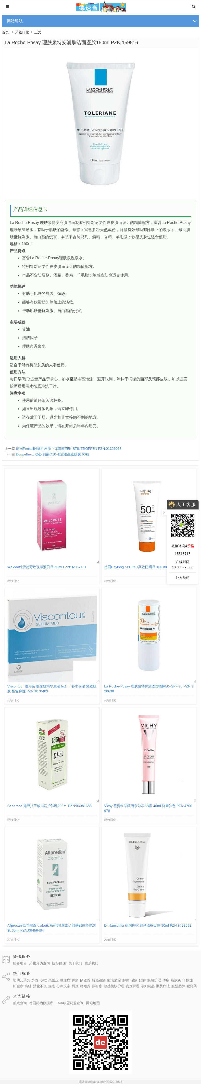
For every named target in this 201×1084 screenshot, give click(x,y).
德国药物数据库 (41, 1003)
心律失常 (63, 986)
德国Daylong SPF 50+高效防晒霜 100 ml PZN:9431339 (146, 567)
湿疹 (134, 980)
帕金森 (18, 986)
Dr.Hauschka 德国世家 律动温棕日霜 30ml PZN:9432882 (147, 925)
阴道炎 (85, 980)
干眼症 (188, 980)
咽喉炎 (85, 986)
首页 (5, 32)
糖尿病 (65, 980)
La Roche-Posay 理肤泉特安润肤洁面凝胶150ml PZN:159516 (71, 42)
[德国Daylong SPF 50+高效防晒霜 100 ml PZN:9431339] (149, 562)
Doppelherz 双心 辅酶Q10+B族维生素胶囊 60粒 (52, 454)
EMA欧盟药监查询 (70, 1003)
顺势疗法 (163, 986)
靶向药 (192, 986)
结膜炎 (176, 980)
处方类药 (182, 578)
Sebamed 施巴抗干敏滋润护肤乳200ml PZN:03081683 (49, 806)
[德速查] (100, 11)
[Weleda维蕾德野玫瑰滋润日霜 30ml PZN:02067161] (52, 562)
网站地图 (93, 1003)
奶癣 (142, 980)
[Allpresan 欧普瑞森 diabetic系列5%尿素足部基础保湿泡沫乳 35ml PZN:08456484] (52, 920)
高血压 (53, 980)
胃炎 (75, 986)
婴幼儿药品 (21, 980)
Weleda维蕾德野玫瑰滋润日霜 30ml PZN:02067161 (47, 567)
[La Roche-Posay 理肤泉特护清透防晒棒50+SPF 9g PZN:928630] (149, 681)
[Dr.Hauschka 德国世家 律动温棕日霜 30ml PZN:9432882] (149, 920)
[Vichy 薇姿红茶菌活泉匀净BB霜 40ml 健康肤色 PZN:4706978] (149, 801)
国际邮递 (59, 963)
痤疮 (51, 986)
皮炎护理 (132, 986)
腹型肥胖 (178, 986)
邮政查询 (20, 1003)
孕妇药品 (148, 986)
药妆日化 (22, 32)
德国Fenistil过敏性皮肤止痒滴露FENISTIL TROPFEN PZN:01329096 (69, 449)
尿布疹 (97, 986)
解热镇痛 (99, 980)
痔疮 (166, 980)
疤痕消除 (114, 980)
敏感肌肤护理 (114, 986)
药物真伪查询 (39, 963)
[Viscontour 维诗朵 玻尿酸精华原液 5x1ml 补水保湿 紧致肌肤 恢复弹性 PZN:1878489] (52, 681)
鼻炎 (35, 980)
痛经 (28, 986)
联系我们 (91, 963)
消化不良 (40, 986)
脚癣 (125, 980)
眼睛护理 (154, 980)
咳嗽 (43, 980)
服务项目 (20, 963)
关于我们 (75, 963)
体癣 (75, 980)
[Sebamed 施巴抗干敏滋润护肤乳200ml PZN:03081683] (52, 801)
